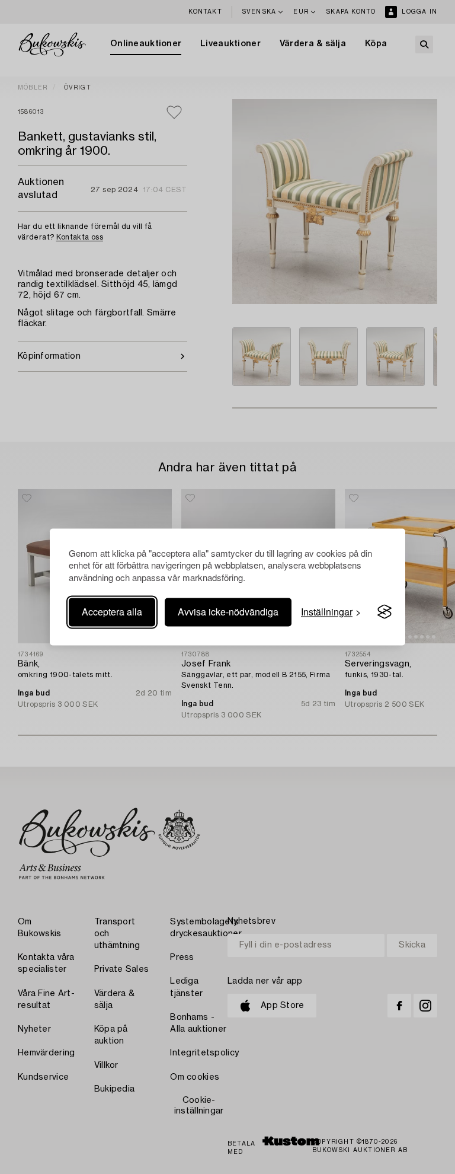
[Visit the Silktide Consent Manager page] (384, 612)
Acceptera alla (112, 611)
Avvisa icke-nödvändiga (228, 611)
